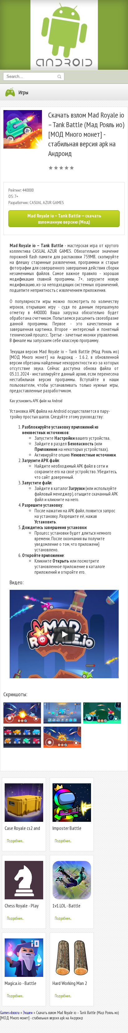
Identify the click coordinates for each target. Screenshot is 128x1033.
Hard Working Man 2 (70, 983)
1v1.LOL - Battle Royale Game (66, 908)
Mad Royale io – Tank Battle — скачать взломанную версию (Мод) (64, 218)
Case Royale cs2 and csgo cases (22, 830)
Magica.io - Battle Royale (20, 985)
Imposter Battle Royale (67, 830)
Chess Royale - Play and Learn (22, 908)
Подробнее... (15, 841)
